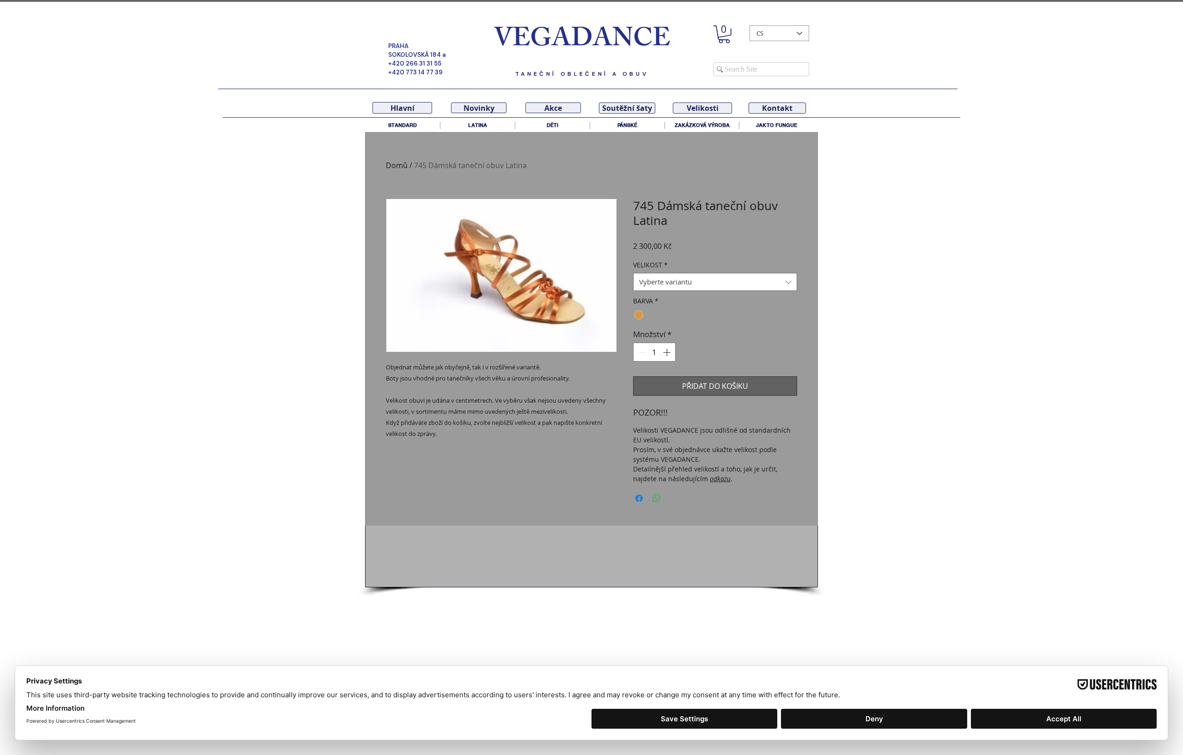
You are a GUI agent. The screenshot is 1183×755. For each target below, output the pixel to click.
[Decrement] (641, 352)
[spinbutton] (654, 352)
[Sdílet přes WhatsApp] (656, 498)
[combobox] (715, 282)
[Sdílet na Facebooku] (639, 498)
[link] (724, 34)
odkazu (720, 478)
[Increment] (668, 352)
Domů (397, 165)
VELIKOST (650, 264)
